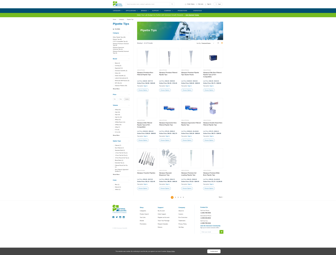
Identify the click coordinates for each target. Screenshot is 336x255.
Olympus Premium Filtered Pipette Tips (168, 73)
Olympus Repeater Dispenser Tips (165, 174)
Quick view (147, 64)
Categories (143, 210)
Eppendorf (119, 68)
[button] (117, 29)
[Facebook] (113, 217)
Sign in (209, 4)
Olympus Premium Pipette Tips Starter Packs (190, 73)
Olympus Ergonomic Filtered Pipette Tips (191, 124)
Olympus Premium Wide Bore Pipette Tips (211, 174)
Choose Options (142, 90)
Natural (118, 187)
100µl (117, 127)
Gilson (117, 73)
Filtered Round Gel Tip (121, 166)
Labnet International (121, 78)
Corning (118, 65)
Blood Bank (119, 160)
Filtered (118, 145)
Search (172, 4)
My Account (161, 210)
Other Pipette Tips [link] (119, 37)
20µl (117, 114)
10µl (117, 112)
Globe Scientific (120, 75)
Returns (160, 227)
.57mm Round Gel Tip (122, 158)
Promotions (143, 224)
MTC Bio (118, 83)
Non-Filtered (119, 147)
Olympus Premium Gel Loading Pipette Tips (188, 174)
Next (220, 197)
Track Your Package (163, 220)
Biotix (117, 63)
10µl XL (118, 117)
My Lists (200, 4)
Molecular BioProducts (122, 80)
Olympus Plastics (121, 85)
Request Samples (163, 224)
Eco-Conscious (182, 217)
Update (127, 99)
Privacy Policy (182, 224)
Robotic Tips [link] (117, 39)
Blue (117, 184)
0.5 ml (117, 132)
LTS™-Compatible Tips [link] (120, 41)
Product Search (144, 214)
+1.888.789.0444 (205, 223)
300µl (118, 119)
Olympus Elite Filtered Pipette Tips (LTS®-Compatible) (144, 125)
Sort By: (199, 43)
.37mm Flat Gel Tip (121, 155)
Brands (142, 220)
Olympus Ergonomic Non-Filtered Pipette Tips (168, 124)
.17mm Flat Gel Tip (121, 152)
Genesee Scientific (121, 70)
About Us (181, 210)
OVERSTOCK (197, 10)
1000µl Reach (120, 122)
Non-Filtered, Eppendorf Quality (121, 170)
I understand (214, 251)
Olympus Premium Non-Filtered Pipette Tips (145, 73)
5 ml (117, 129)
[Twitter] (117, 217)
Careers (180, 214)
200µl (118, 109)
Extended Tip (119, 163)
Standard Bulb (120, 150)
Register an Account (163, 217)
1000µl (118, 124)
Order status (191, 4)
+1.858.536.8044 (205, 218)
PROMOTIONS (182, 10)
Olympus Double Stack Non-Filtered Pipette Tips (213, 124)
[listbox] (208, 43)
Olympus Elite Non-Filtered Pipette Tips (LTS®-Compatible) (212, 75)
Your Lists (143, 217)
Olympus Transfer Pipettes (146, 173)
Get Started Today (192, 15)
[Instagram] (120, 217)
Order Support (162, 214)
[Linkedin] (124, 217)
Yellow (117, 189)
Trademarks (181, 220)
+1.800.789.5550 (205, 213)
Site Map (181, 227)
